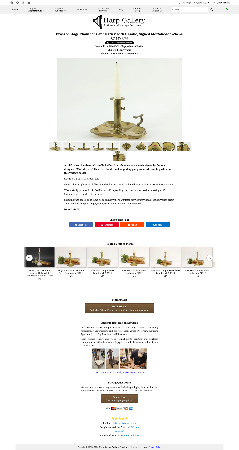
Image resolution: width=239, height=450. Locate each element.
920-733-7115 (224, 3)
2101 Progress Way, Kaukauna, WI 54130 (198, 3)
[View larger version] (119, 99)
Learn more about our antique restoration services (119, 372)
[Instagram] (23, 2)
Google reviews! (130, 435)
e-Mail (159, 224)
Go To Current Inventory (121, 42)
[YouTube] (29, 2)
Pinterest (108, 224)
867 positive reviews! (125, 423)
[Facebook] (12, 2)
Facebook (82, 224)
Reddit (133, 224)
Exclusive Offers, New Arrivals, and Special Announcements (120, 308)
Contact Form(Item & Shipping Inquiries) (119, 399)
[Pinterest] (17, 2)
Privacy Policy (155, 447)
